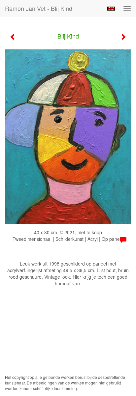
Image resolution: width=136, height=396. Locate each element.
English (111, 9)
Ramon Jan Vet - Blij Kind (38, 8)
